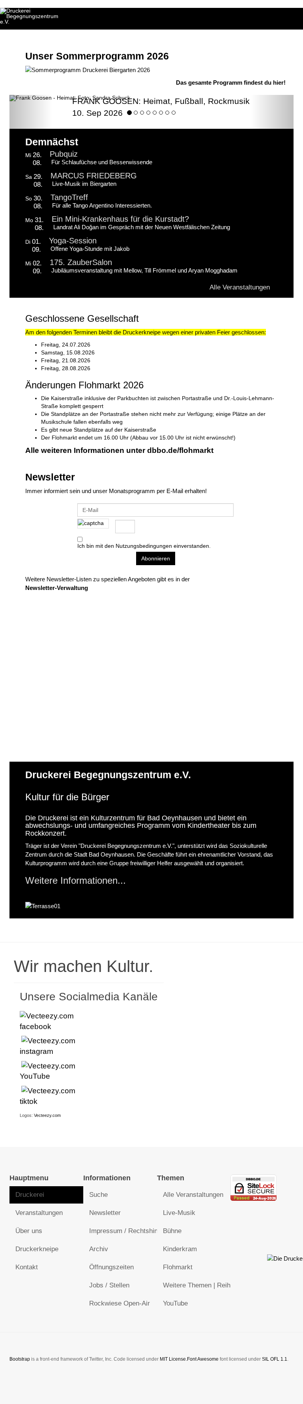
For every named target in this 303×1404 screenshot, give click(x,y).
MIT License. (173, 1359)
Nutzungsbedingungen (144, 546)
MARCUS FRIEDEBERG (93, 175)
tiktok (28, 1101)
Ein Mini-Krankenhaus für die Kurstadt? (120, 219)
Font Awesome (203, 1359)
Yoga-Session (73, 240)
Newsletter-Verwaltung (56, 587)
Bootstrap (19, 1359)
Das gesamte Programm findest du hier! (231, 82)
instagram (36, 1051)
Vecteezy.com (47, 1115)
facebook (35, 1026)
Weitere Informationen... (75, 880)
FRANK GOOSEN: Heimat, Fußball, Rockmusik (161, 101)
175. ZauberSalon (81, 262)
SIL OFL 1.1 (274, 1359)
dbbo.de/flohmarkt (180, 450)
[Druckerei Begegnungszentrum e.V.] (31, 16)
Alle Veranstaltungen (239, 287)
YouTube (35, 1076)
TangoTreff (69, 197)
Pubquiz (64, 154)
